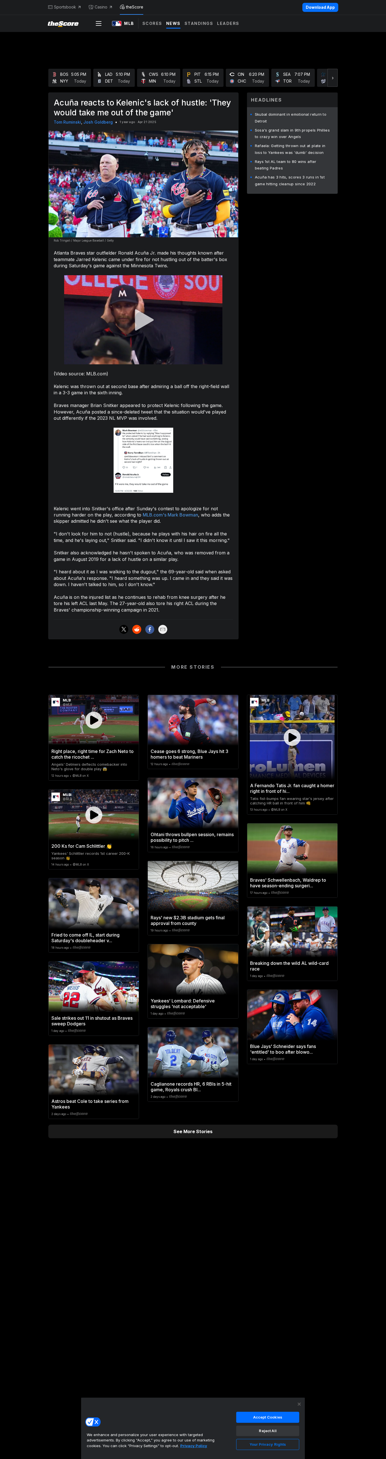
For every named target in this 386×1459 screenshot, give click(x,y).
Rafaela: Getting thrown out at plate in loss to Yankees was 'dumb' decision (290, 149)
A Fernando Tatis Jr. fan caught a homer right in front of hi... (292, 788)
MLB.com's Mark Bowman (170, 515)
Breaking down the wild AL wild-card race (289, 966)
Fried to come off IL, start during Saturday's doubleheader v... (85, 937)
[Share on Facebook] (149, 629)
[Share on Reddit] (136, 629)
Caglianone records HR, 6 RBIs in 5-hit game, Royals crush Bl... (191, 1086)
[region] (193, 1428)
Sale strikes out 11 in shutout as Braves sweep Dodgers (92, 1021)
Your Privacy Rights (268, 1444)
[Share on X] (123, 629)
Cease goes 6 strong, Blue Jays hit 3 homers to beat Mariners (189, 754)
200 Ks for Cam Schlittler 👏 (81, 846)
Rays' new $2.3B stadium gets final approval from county (188, 920)
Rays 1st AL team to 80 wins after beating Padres (285, 165)
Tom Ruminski (67, 122)
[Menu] (99, 23)
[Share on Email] (162, 629)
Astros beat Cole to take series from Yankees (90, 1104)
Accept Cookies (268, 1417)
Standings (199, 23)
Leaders (228, 23)
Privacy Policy (193, 1445)
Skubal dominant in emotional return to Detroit (290, 117)
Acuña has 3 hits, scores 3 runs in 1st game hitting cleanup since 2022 (290, 180)
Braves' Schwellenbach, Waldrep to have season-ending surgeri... (288, 882)
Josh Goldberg (98, 122)
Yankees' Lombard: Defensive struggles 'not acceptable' (183, 1003)
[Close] (299, 1404)
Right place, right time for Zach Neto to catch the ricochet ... (92, 754)
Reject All (267, 1430)
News (173, 23)
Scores (152, 23)
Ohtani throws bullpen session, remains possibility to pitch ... (192, 837)
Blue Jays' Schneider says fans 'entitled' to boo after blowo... (283, 1049)
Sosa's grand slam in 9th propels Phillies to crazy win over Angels (292, 133)
